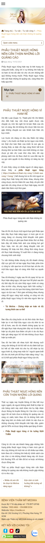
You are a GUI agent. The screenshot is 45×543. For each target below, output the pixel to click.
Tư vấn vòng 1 (29, 31)
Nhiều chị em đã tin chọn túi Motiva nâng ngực (11, 483)
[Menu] (3, 4)
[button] (20, 22)
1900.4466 (13, 507)
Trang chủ (8, 31)
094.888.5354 (26, 507)
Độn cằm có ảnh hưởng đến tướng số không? (33, 483)
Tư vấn (18, 31)
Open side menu (10, 43)
